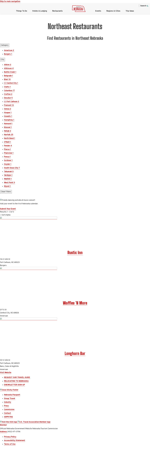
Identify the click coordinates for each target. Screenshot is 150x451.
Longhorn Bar (75, 353)
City (2, 59)
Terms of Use (9, 444)
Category (4, 45)
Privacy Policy (10, 437)
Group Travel (9, 398)
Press (6, 406)
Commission (9, 409)
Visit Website (5, 372)
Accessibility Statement (14, 440)
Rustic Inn (75, 252)
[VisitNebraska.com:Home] (78, 9)
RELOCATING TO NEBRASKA (16, 381)
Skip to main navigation (10, 1)
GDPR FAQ (8, 417)
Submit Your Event (8, 209)
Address (3, 432)
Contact (7, 413)
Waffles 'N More (75, 303)
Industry (7, 402)
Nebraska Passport (12, 395)
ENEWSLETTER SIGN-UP (14, 385)
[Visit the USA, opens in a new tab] (9, 422)
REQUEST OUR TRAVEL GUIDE (17, 377)
